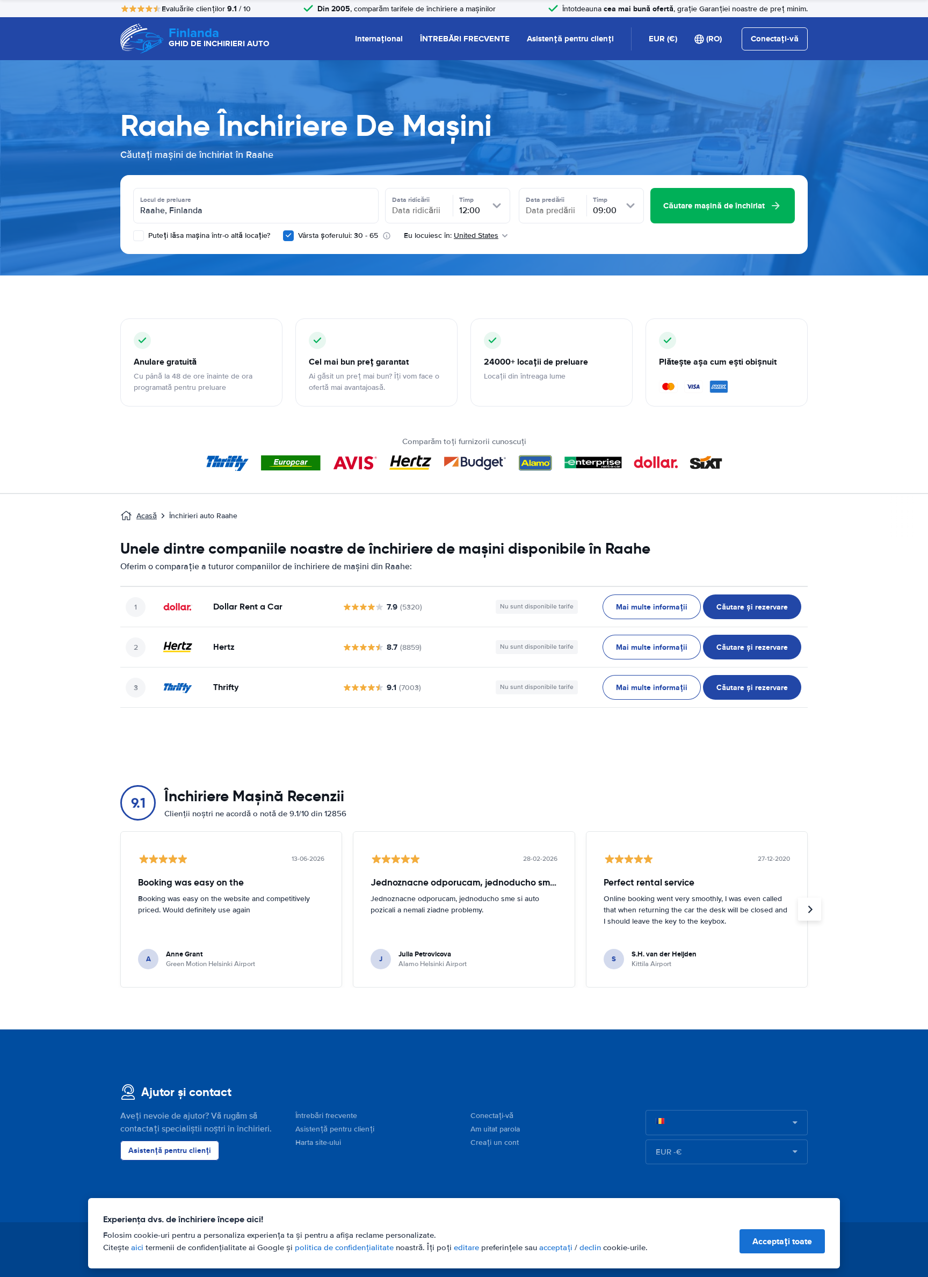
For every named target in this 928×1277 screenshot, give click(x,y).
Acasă (146, 515)
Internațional (379, 39)
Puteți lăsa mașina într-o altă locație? (208, 235)
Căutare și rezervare (752, 606)
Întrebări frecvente (326, 1115)
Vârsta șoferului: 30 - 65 (338, 235)
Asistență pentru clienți (570, 39)
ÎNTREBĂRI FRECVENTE (465, 39)
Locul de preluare (165, 200)
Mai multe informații (651, 606)
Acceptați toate (782, 1241)
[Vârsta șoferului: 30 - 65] (288, 235)
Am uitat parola (495, 1129)
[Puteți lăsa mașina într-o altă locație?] (138, 235)
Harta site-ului (318, 1142)
